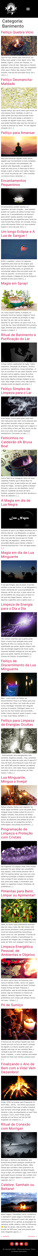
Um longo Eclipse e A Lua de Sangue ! (18, 234)
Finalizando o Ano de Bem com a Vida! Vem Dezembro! (18, 1068)
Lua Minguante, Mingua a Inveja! (14, 779)
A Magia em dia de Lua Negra (16, 502)
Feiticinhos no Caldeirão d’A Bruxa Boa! (16, 442)
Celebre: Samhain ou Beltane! (17, 1187)
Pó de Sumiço (12, 1005)
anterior (5, 1236)
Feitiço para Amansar (18, 133)
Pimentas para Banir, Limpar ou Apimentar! (18, 893)
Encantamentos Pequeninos (13, 183)
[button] (28, 9)
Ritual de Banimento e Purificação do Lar (18, 337)
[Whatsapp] (26, 1244)
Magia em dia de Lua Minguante (17, 555)
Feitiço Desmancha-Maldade (17, 82)
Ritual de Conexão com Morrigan (15, 1126)
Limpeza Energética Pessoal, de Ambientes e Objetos (18, 951)
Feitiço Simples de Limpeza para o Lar (16, 391)
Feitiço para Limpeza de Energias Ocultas (17, 722)
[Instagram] (12, 1244)
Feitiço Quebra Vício (17, 32)
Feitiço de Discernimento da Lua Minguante (18, 665)
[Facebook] (17, 1244)
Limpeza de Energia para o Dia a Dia (17, 606)
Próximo (32, 1236)
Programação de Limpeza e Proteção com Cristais (17, 833)
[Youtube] (21, 1244)
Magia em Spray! (14, 283)
